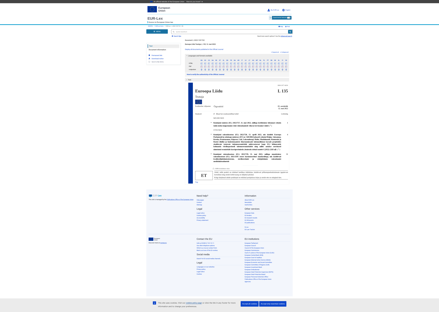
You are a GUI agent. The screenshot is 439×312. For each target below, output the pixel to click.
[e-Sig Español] (205, 69)
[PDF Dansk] (212, 66)
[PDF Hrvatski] (238, 66)
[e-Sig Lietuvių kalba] (249, 69)
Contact (199, 202)
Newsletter (248, 202)
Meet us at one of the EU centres (207, 250)
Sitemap (199, 205)
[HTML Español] (205, 63)
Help (281, 26)
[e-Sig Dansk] (212, 69)
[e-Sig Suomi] (282, 69)
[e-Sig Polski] (264, 69)
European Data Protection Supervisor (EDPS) (259, 272)
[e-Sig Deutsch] (216, 69)
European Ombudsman (252, 269)
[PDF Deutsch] (216, 66)
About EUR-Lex (249, 200)
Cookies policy (201, 215)
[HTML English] (227, 63)
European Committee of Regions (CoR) (257, 265)
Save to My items (158, 62)
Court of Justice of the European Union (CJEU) (259, 253)
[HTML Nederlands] (260, 63)
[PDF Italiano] (242, 66)
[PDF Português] (268, 66)
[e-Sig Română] (271, 69)
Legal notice (201, 213)
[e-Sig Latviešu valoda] (246, 69)
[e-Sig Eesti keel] (220, 69)
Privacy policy (201, 269)
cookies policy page (194, 303)
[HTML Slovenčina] (275, 63)
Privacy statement (202, 220)
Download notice (157, 59)
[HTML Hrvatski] (238, 63)
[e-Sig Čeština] (209, 69)
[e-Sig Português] (268, 69)
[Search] (290, 32)
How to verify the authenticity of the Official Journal (205, 74)
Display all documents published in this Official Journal (204, 49)
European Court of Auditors (253, 257)
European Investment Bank (253, 267)
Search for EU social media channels (208, 258)
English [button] (287, 10)
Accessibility (201, 218)
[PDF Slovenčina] (275, 66)
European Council (250, 245)
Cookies (199, 274)
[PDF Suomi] (282, 66)
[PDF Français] (231, 66)
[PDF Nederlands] (260, 66)
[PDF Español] (205, 66)
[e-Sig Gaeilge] (234, 69)
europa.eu (163, 243)
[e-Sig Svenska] (286, 69)
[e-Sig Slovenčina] (275, 69)
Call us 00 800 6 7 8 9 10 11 (205, 243)
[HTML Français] (231, 63)
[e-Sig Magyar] (253, 69)
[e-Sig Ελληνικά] (223, 69)
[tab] (237, 55)
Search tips (177, 36)
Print (288, 26)
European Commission (252, 250)
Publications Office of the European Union (180, 199)
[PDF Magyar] (253, 66)
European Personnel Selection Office (256, 277)
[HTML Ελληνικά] (223, 63)
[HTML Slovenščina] (279, 63)
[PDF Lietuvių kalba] (249, 66)
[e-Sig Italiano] (242, 69)
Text (151, 46)
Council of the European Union (254, 248)
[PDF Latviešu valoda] (246, 66)
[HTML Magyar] (253, 63)
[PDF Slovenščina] (279, 66)
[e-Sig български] (201, 69)
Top (196, 182)
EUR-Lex (155, 18)
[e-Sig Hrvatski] (238, 69)
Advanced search (286, 36)
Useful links (248, 205)
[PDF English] (227, 66)
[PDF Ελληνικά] (223, 66)
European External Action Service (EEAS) (258, 260)
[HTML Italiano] (242, 63)
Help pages (200, 200)
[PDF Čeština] (209, 66)
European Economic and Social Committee (258, 262)
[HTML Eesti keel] (220, 63)
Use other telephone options (206, 245)
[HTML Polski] (264, 63)
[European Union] (154, 239)
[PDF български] (201, 66)
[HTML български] (201, 63)
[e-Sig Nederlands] (260, 69)
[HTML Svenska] (286, 63)
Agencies (248, 281)
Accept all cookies (249, 304)
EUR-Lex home (159, 26)
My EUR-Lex (275, 10)
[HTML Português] (268, 63)
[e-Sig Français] (231, 69)
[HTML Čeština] (209, 63)
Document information (157, 50)
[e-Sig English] (227, 69)
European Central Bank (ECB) (254, 255)
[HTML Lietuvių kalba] (249, 63)
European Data (249, 213)
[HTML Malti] (256, 63)
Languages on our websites (205, 267)
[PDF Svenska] (286, 66)
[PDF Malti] (256, 66)
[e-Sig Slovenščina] (279, 69)
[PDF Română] (271, 66)
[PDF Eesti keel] (220, 66)
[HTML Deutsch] (216, 63)
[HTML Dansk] (212, 63)
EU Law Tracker (250, 229)
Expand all (275, 52)
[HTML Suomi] (282, 63)
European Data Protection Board (255, 274)
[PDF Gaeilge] (234, 66)
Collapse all (285, 52)
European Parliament (251, 243)
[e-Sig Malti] (256, 69)
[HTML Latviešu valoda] (246, 63)
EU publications (250, 222)
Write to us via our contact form (207, 248)
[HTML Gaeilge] (234, 63)
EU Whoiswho (249, 220)
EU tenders (248, 215)
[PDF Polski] (264, 66)
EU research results (251, 218)
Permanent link (157, 55)
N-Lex (246, 227)
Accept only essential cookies (273, 304)
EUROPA (150, 26)
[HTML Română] (271, 63)
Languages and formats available (200, 56)
